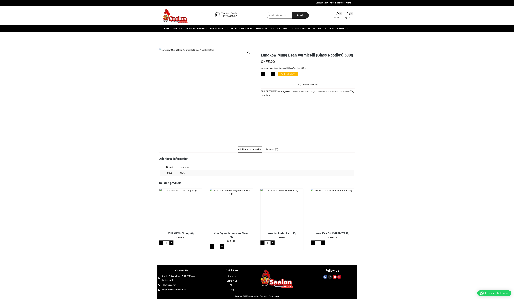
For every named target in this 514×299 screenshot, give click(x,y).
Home (166, 28)
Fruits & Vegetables (195, 28)
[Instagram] (330, 277)
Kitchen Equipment (301, 28)
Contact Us (342, 28)
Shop (331, 28)
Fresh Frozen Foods (241, 28)
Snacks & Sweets (264, 28)
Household (318, 28)
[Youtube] (335, 277)
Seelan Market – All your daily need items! (333, 3)
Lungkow (314, 91)
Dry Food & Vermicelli (300, 91)
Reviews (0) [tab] (272, 149)
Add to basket (288, 74)
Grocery (177, 28)
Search (300, 15)
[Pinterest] (339, 277)
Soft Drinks (282, 28)
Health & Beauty (218, 28)
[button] (248, 52)
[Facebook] (325, 277)
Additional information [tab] (250, 149)
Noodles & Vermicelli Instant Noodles (334, 91)
